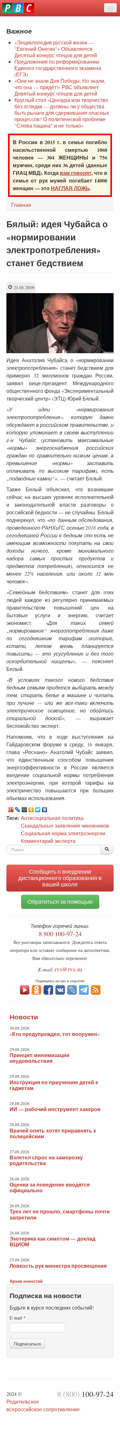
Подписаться (27, 1343)
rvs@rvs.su (68, 969)
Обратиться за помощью (60, 901)
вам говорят (76, 172)
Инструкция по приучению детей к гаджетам (54, 1085)
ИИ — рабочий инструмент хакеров (55, 1109)
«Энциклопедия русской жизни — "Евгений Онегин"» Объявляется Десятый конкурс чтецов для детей (55, 48)
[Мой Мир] (24, 810)
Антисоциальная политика (52, 817)
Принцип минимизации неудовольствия (39, 1058)
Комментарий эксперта (48, 840)
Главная (21, 204)
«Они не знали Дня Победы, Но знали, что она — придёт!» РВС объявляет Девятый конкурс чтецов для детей (59, 87)
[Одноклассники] (31, 810)
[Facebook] (48, 989)
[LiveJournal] (17, 810)
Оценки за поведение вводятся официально (50, 1187)
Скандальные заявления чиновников (65, 825)
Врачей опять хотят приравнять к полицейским (53, 1133)
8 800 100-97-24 (60, 933)
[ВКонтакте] (44, 810)
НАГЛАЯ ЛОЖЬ (70, 188)
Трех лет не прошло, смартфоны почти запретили (60, 1214)
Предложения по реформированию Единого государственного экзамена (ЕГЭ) (57, 68)
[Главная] (18, 8)
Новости (24, 1017)
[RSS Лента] (96, 989)
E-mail (18, 1318)
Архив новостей (26, 1281)
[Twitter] (38, 810)
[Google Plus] (11, 810)
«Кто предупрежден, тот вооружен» (55, 1034)
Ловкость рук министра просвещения (58, 1265)
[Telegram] (84, 989)
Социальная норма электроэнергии (63, 833)
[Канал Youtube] (25, 989)
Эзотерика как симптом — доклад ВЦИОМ (52, 1241)
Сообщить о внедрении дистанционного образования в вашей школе (60, 878)
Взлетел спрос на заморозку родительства (46, 1160)
